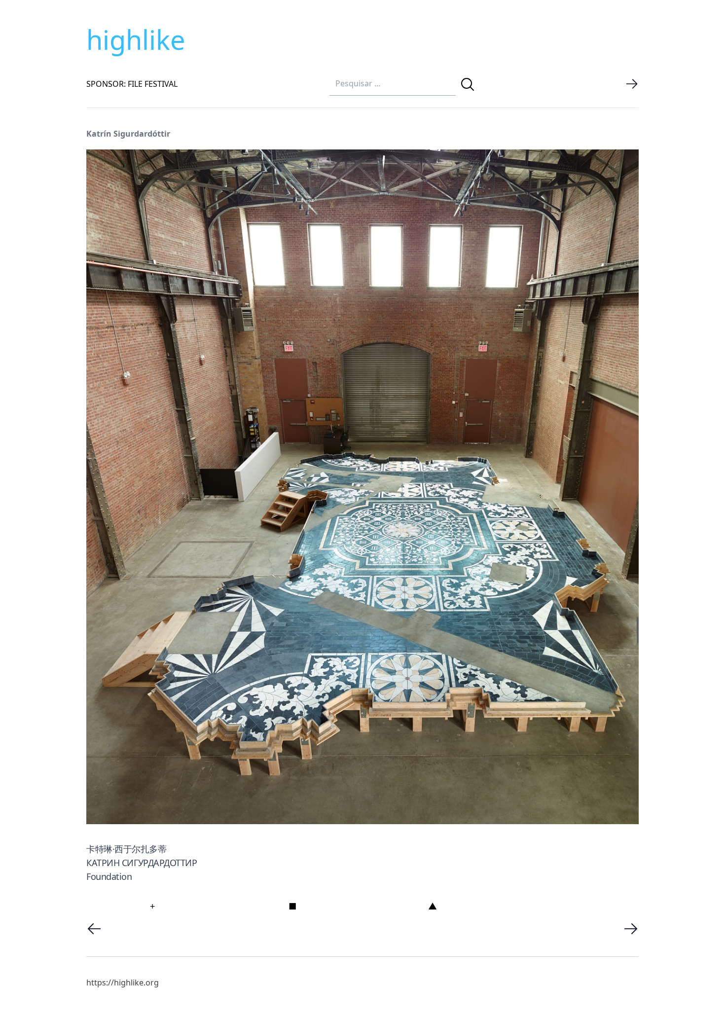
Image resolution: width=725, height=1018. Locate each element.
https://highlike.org (122, 982)
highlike (135, 39)
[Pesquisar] (467, 84)
